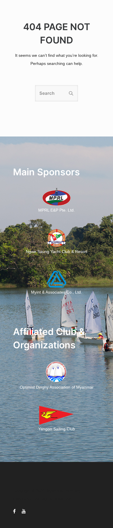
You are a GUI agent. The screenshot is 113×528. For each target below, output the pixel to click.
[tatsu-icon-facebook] (15, 511)
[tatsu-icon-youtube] (24, 511)
